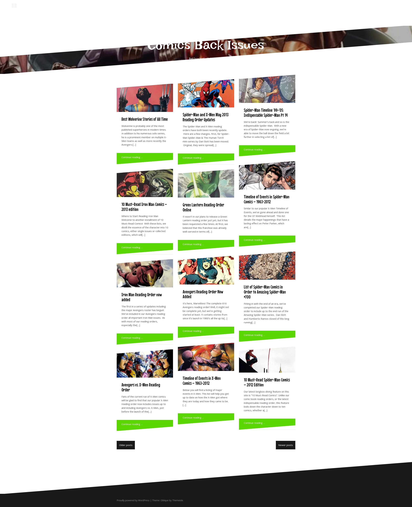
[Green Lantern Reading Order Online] (206, 183)
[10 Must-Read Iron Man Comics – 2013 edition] (145, 183)
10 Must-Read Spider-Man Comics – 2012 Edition (267, 382)
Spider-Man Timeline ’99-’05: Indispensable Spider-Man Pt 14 (266, 113)
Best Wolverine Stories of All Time (145, 119)
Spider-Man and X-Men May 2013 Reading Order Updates (205, 117)
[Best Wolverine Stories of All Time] (145, 98)
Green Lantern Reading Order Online (203, 207)
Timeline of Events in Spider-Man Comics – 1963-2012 (266, 199)
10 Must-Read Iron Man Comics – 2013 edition (144, 207)
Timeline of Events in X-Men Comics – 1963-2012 (202, 381)
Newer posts (285, 445)
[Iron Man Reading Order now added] (145, 273)
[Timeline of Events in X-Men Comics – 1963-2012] (206, 357)
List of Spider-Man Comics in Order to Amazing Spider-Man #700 (265, 291)
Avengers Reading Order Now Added (203, 294)
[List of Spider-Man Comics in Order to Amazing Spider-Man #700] (267, 265)
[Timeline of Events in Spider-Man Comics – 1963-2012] (267, 175)
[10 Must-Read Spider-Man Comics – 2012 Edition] (267, 360)
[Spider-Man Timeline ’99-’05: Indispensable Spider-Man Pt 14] (267, 89)
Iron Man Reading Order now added (142, 297)
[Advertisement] (206, 17)
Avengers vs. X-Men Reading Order (141, 387)
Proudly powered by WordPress (133, 500)
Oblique (165, 500)
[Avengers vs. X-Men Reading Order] (145, 363)
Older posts (125, 445)
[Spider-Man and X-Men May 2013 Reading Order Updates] (206, 93)
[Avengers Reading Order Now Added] (206, 270)
